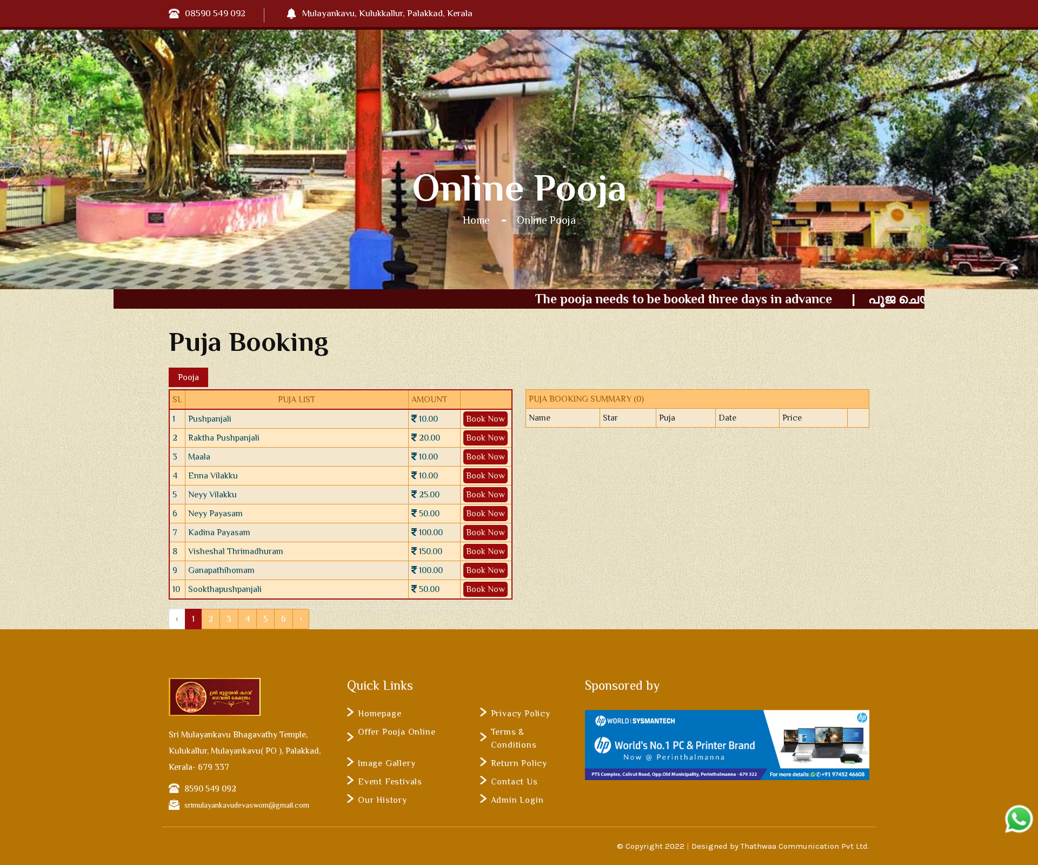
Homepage (379, 713)
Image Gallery (386, 763)
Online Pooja (546, 220)
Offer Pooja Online (396, 732)
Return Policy (519, 763)
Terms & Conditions (514, 738)
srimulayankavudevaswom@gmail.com (246, 805)
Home (476, 220)
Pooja (188, 377)
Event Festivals (390, 782)
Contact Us (514, 782)
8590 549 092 (210, 789)
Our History (382, 800)
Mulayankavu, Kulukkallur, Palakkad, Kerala (387, 13)
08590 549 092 (215, 13)
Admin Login (517, 800)
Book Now (485, 419)
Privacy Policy (520, 713)
